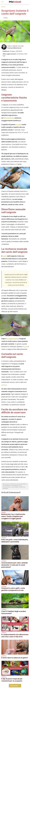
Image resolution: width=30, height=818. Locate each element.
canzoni (4, 385)
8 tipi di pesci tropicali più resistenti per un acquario (11, 680)
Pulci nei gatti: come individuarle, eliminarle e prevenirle (14, 541)
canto (4, 256)
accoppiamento (12, 338)
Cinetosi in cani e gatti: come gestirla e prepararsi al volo (13, 589)
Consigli (3, 537)
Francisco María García (14, 48)
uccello (18, 124)
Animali (3, 6)
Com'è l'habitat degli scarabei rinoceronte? (13, 612)
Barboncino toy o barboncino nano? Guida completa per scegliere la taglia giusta (13, 516)
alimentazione (9, 118)
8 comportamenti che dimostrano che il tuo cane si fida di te (14, 636)
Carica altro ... (15, 686)
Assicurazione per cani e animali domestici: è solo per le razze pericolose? (14, 565)
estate (25, 346)
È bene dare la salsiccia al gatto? (14, 658)
